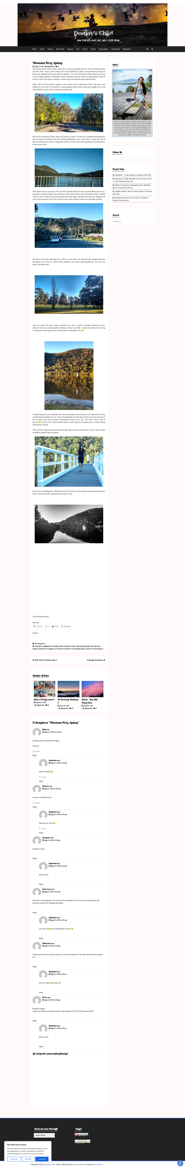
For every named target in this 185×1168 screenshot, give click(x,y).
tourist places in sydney (46, 649)
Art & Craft (60, 49)
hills (61, 646)
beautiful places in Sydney (50, 646)
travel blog (58, 649)
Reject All (28, 1159)
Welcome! (127, 49)
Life (77, 49)
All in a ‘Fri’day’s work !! (44, 699)
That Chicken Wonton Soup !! (46, 660)
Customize (14, 1159)
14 (48, 705)
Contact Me (115, 49)
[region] (27, 1152)
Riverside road (95, 646)
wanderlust (88, 649)
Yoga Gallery (103, 49)
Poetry (84, 49)
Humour (70, 49)
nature (73, 646)
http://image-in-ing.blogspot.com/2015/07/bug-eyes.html (71, 1011)
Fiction (93, 49)
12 (58, 66)
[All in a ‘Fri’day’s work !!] (44, 697)
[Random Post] (147, 49)
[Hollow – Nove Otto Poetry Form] (92, 697)
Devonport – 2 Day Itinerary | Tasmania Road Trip (133, 175)
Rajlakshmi (50, 66)
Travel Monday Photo (41, 617)
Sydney (35, 649)
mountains (66, 646)
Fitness (50, 49)
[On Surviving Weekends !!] (68, 697)
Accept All (41, 1159)
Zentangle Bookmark (95, 660)
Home (34, 49)
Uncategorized (40, 643)
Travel (42, 49)
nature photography (83, 646)
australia (38, 646)
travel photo (66, 649)
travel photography (77, 649)
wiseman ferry (98, 649)
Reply (35, 755)
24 (72, 708)
